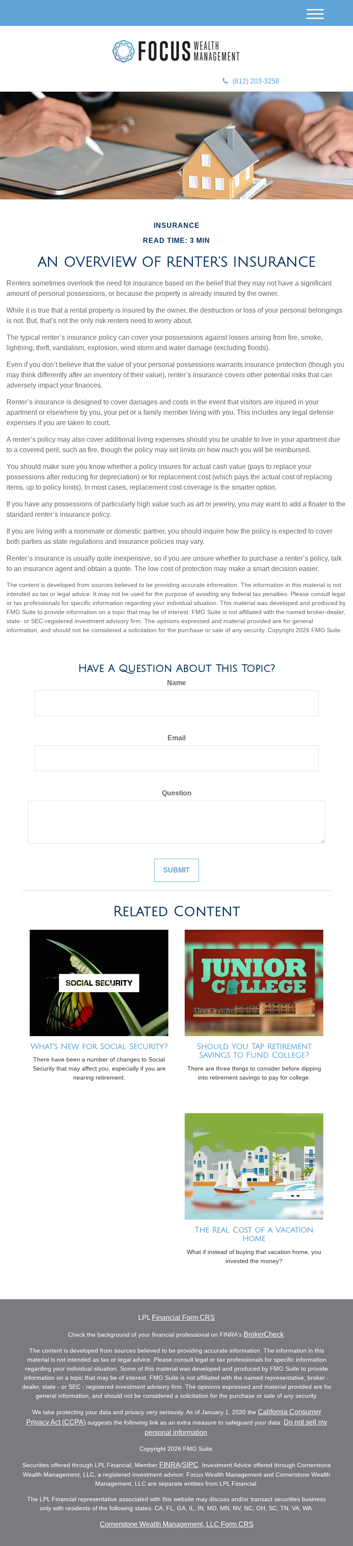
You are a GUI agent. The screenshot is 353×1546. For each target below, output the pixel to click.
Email (176, 738)
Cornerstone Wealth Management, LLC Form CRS (177, 1524)
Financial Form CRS (183, 1317)
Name (176, 682)
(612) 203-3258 (255, 81)
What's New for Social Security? (99, 1046)
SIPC (190, 1464)
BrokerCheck (264, 1334)
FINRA (169, 1464)
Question (177, 793)
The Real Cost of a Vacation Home (254, 1234)
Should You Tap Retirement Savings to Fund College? (254, 1051)
